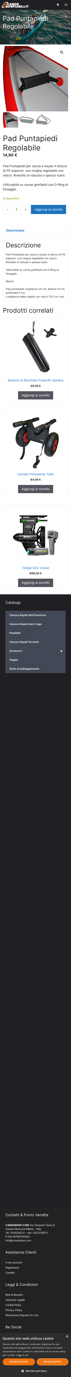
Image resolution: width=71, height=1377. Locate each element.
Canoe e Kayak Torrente (24, 641)
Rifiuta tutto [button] (52, 1361)
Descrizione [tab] (15, 230)
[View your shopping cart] (58, 5)
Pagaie (13, 659)
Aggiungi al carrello (48, 209)
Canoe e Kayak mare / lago (25, 624)
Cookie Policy (13, 1304)
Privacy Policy (13, 1310)
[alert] (35, 1355)
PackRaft (14, 632)
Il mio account (13, 1262)
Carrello (10, 1272)
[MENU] (66, 5)
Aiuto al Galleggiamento (24, 668)
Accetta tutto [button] (19, 1361)
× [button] (67, 1336)
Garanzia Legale (15, 1299)
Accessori (36, 651)
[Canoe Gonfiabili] (15, 5)
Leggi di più (22, 1355)
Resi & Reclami (14, 1294)
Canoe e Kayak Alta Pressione (27, 615)
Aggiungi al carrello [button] (36, 395)
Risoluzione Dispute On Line (21, 1315)
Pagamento (12, 1267)
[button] (61, 52)
